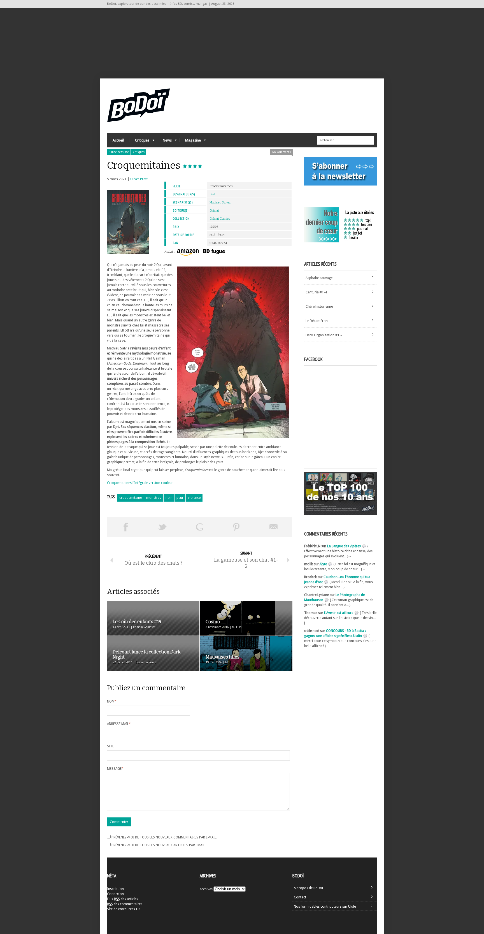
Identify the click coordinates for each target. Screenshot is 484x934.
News (164, 141)
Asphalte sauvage (319, 278)
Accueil (118, 140)
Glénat (214, 210)
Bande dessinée (119, 152)
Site (110, 746)
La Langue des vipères (344, 546)
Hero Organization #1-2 (324, 335)
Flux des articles (122, 899)
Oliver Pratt (139, 179)
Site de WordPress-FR (123, 909)
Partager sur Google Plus (199, 527)
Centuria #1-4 (316, 292)
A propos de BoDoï (308, 888)
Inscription (115, 889)
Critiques (139, 141)
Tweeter (162, 527)
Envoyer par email (273, 527)
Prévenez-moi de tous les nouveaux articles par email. (158, 845)
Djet (212, 194)
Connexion (115, 894)
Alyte (323, 564)
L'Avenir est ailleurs (338, 613)
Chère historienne (319, 307)
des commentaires (124, 904)
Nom (112, 701)
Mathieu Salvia (220, 202)
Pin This (236, 527)
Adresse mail (119, 724)
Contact (300, 897)
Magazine (190, 141)
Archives (206, 889)
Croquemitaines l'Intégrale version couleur (140, 483)
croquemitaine (130, 498)
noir (169, 498)
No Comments (281, 152)
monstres (153, 498)
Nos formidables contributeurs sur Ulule (325, 906)
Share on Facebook (125, 527)
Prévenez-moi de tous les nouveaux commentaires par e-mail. (164, 837)
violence (194, 498)
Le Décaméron (317, 321)
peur (179, 498)
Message (115, 769)
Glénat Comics (220, 219)
